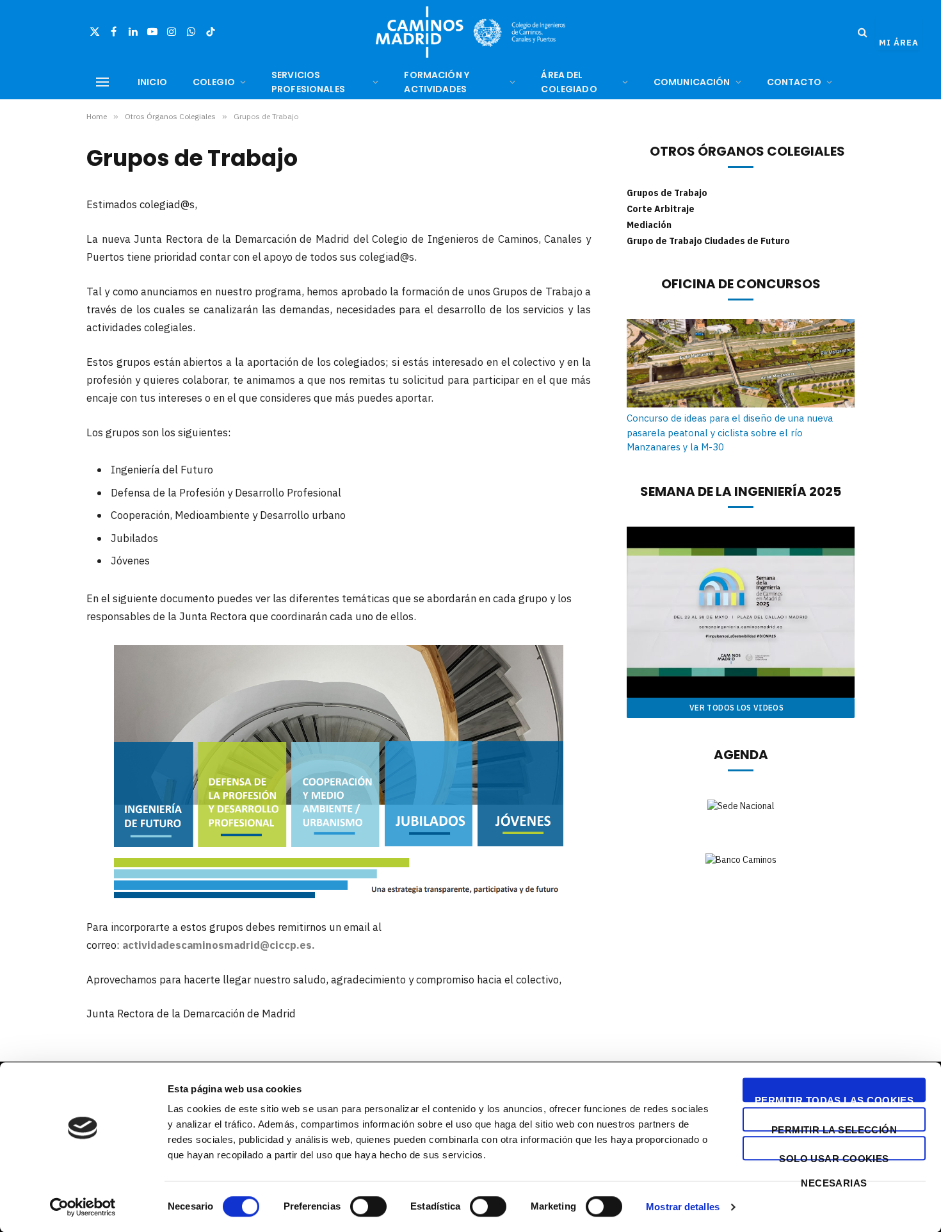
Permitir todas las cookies (834, 1098)
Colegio (214, 82)
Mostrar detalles (683, 1206)
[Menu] (102, 82)
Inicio (152, 82)
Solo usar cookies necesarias (834, 1156)
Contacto (794, 82)
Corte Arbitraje (661, 209)
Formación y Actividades (436, 82)
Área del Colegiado (569, 82)
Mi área (899, 42)
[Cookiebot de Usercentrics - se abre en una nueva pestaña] (83, 1207)
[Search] (862, 32)
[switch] (368, 1206)
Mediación (649, 225)
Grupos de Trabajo (667, 193)
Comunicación (692, 82)
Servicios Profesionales (308, 82)
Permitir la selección (834, 1127)
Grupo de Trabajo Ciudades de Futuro (708, 241)
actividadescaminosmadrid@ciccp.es (217, 945)
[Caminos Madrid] (470, 32)
